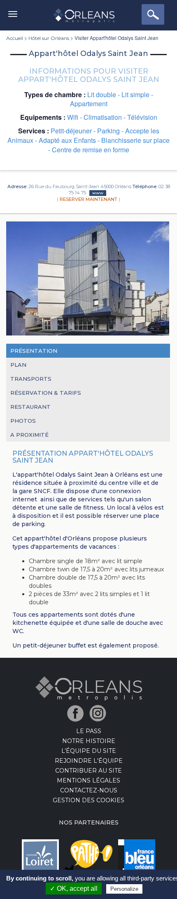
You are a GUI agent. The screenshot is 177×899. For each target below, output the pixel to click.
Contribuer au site (88, 770)
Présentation (33, 350)
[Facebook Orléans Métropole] (77, 713)
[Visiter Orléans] (88, 688)
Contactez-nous (88, 790)
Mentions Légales (88, 780)
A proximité (29, 434)
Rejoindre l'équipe (89, 760)
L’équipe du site (88, 751)
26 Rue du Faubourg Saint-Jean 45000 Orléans (79, 186)
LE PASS (88, 731)
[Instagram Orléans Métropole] (99, 713)
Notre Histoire (88, 741)
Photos (23, 420)
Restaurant (30, 406)
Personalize (124, 889)
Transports (30, 378)
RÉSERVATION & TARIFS (45, 392)
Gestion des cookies (88, 800)
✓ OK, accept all (74, 888)
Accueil (14, 38)
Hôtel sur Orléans (48, 38)
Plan (18, 364)
